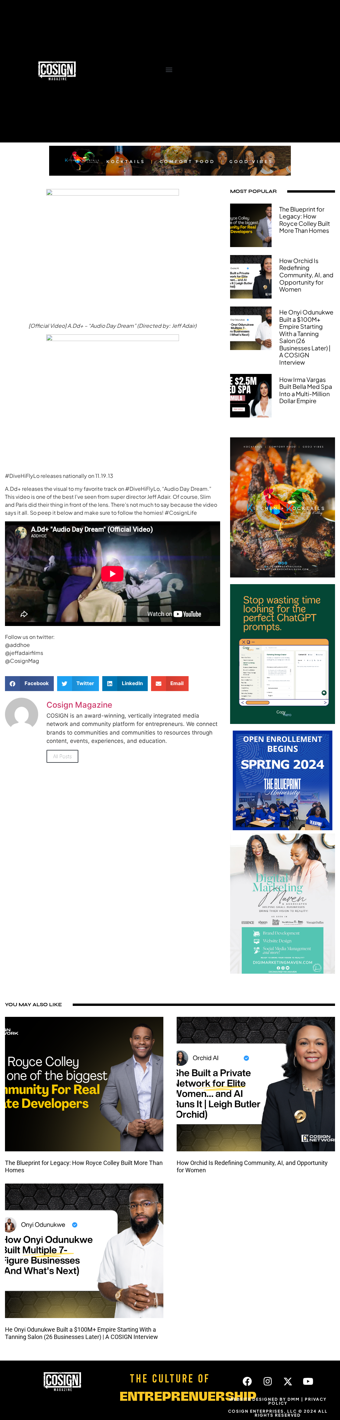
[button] (169, 69)
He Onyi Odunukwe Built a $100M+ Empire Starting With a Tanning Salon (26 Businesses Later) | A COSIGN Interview (306, 337)
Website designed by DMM (264, 1399)
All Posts (62, 756)
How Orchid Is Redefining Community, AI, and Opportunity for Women (306, 275)
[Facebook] (247, 1381)
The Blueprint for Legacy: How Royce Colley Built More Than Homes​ (304, 219)
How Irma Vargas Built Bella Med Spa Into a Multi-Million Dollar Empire (305, 390)
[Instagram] (267, 1381)
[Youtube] (308, 1381)
